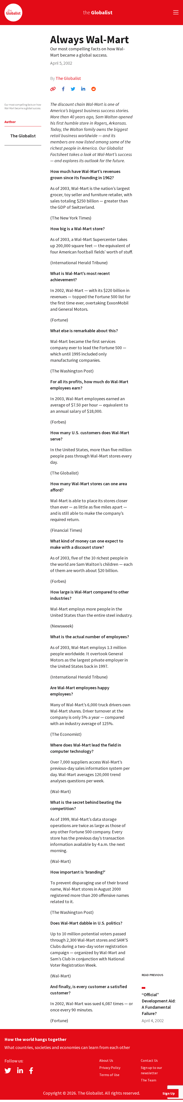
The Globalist (68, 78)
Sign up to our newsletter (151, 1070)
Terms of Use (109, 1074)
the (97, 12)
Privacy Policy (109, 1067)
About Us (106, 1060)
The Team (148, 1080)
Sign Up (168, 1093)
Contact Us (149, 1060)
